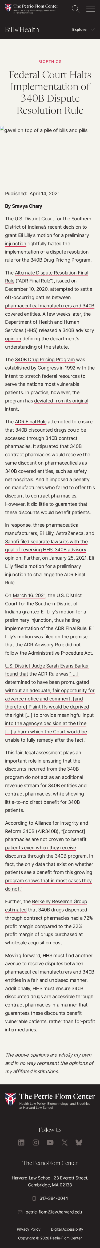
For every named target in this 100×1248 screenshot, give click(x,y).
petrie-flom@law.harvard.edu (54, 1212)
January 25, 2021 (67, 558)
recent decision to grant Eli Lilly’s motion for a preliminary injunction (47, 235)
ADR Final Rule (31, 421)
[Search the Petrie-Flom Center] (75, 9)
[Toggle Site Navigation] (90, 9)
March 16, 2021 (29, 595)
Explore (79, 29)
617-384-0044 (53, 1198)
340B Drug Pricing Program (60, 260)
